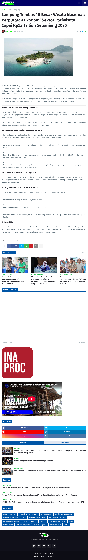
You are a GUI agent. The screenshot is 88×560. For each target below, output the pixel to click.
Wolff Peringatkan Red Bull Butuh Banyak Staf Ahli (34, 461)
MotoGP (42, 521)
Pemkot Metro (8, 525)
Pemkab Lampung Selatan (28, 514)
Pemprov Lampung (13, 10)
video (23, 518)
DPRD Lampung (46, 514)
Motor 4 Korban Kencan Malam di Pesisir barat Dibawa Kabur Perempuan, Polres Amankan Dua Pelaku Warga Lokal (50, 452)
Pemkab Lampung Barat (57, 521)
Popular (23, 443)
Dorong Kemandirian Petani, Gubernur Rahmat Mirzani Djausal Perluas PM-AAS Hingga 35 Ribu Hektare (73, 280)
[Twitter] (83, 31)
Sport (71, 521)
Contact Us (50, 557)
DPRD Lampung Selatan (11, 521)
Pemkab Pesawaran (29, 521)
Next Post (82, 343)
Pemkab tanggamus (23, 525)
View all (84, 252)
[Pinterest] (31, 246)
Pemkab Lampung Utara (37, 518)
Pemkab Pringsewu (40, 525)
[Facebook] (80, 31)
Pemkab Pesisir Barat (10, 518)
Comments (65, 443)
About (42, 557)
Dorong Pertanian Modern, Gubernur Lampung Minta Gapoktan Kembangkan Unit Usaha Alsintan (13, 280)
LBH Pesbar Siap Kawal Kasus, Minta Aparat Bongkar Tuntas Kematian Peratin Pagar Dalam (50, 471)
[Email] (36, 246)
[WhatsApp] (85, 31)
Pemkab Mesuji (55, 525)
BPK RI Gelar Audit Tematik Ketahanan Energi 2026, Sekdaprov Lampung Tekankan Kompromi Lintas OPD (43, 280)
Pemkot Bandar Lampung (63, 514)
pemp (66, 525)
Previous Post (7, 343)
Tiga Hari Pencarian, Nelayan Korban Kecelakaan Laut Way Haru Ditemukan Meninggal (36, 488)
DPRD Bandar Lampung (57, 518)
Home (4, 10)
